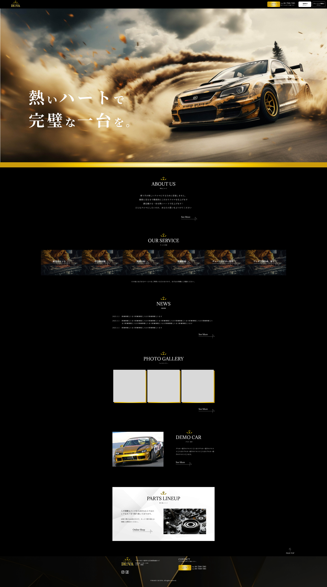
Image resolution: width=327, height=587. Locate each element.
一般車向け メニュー (305, 4)
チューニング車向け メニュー (319, 4)
